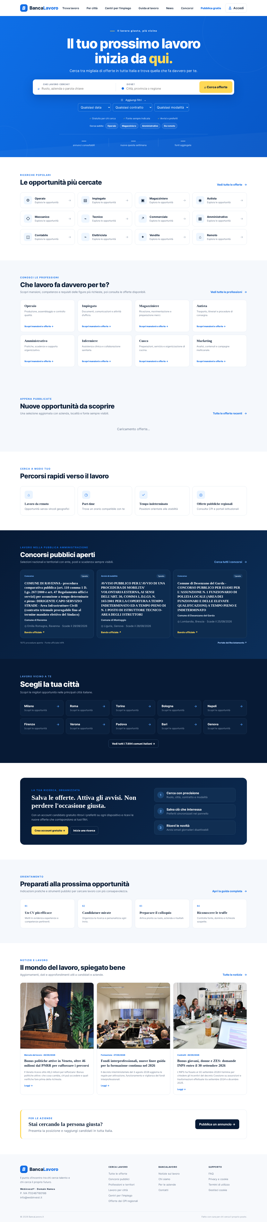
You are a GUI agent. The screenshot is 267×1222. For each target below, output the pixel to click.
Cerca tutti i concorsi (230, 561)
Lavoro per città (118, 1190)
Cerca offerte (216, 87)
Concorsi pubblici (118, 1179)
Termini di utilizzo (219, 1184)
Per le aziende (167, 1184)
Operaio (112, 126)
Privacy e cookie (218, 1179)
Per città (92, 8)
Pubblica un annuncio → (217, 1124)
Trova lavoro (70, 8)
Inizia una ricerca (84, 830)
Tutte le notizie (235, 974)
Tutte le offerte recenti (230, 413)
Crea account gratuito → (50, 830)
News (170, 8)
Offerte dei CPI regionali (123, 1200)
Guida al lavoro (149, 8)
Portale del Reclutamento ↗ (232, 642)
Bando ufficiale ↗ (34, 632)
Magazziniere (129, 126)
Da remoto (169, 126)
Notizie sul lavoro (169, 1173)
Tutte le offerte (117, 1173)
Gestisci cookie (218, 1190)
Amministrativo (150, 126)
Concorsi (187, 8)
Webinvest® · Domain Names (37, 1189)
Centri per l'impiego (118, 8)
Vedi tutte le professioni (229, 292)
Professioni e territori (121, 1184)
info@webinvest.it (31, 1197)
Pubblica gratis (211, 8)
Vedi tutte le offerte (232, 184)
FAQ (211, 1173)
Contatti (163, 1190)
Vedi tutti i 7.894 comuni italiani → (133, 743)
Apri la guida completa (229, 891)
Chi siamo (164, 1179)
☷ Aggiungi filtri (133, 99)
